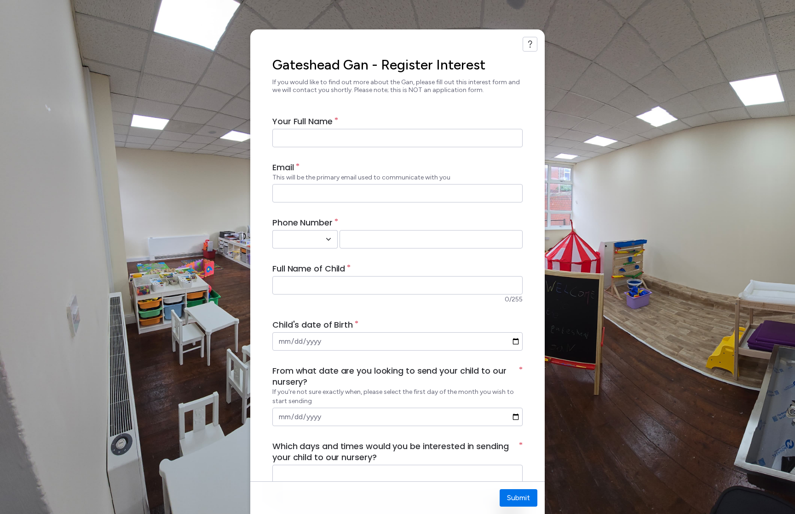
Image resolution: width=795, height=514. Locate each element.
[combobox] (295, 239)
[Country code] (328, 239)
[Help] (530, 44)
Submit (518, 497)
